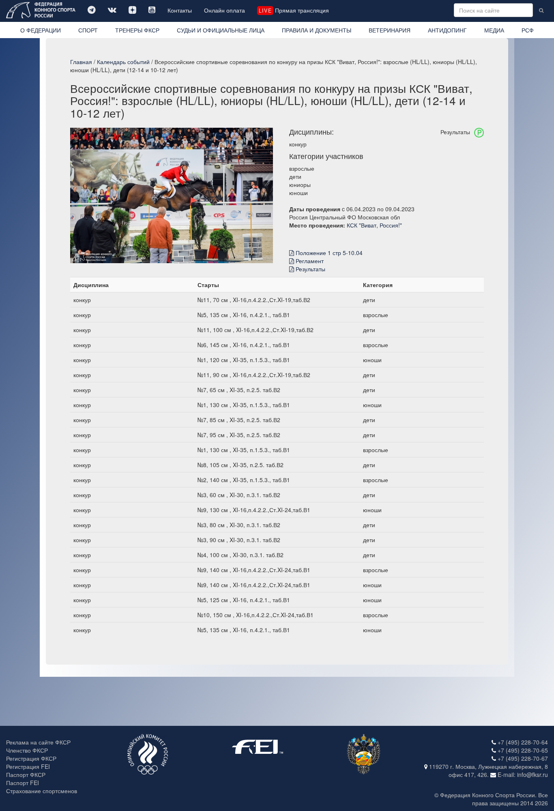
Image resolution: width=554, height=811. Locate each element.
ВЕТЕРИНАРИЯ (389, 30)
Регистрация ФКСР (31, 758)
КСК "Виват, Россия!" (374, 225)
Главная (81, 62)
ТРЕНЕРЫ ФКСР (137, 30)
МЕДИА (494, 30)
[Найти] (541, 10)
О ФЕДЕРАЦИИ (40, 30)
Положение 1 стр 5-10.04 (328, 253)
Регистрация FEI (28, 766)
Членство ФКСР (27, 750)
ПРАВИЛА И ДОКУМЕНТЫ (316, 30)
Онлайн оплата (224, 10)
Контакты (179, 10)
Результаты (309, 269)
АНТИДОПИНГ (447, 30)
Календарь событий (123, 62)
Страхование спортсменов (41, 791)
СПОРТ (88, 30)
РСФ (528, 30)
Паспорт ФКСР (25, 774)
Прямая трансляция (294, 10)
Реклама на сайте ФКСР (38, 742)
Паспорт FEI (22, 783)
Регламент (309, 261)
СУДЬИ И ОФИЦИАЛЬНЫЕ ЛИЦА (220, 30)
